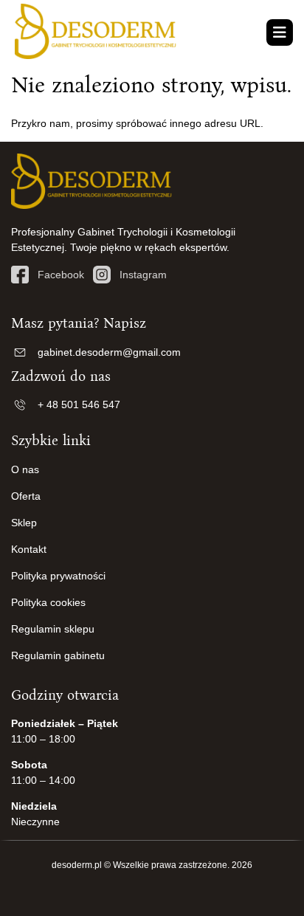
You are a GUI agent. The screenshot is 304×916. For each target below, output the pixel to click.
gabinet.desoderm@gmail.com (109, 352)
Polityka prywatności (58, 576)
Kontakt (28, 549)
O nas (25, 469)
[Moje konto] (262, 32)
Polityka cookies (48, 602)
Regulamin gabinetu (58, 655)
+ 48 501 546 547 (79, 404)
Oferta (26, 496)
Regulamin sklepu (52, 629)
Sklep (24, 522)
